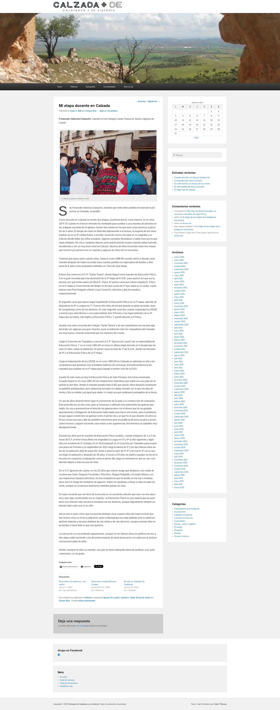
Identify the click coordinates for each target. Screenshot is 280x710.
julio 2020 (178, 395)
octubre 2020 (179, 386)
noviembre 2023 (181, 306)
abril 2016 (178, 484)
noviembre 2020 (181, 383)
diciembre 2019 (180, 407)
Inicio (59, 87)
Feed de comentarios (69, 683)
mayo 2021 (179, 364)
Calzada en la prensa (183, 515)
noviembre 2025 (181, 263)
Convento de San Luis (183, 518)
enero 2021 (179, 377)
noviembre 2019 (181, 410)
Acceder (63, 677)
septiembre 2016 (181, 472)
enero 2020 (179, 404)
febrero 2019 (179, 438)
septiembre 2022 (181, 324)
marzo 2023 (179, 312)
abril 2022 (178, 334)
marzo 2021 (179, 371)
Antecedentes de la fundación (186, 509)
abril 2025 (178, 278)
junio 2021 (178, 361)
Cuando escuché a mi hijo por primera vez (192, 177)
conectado (80, 626)
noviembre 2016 (181, 466)
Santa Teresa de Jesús (140, 597)
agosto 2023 (179, 309)
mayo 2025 (179, 275)
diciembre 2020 (180, 380)
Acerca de (128, 87)
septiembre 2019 (181, 417)
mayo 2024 (179, 297)
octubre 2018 (179, 447)
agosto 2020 (179, 392)
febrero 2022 (179, 340)
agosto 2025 (179, 272)
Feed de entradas (67, 680)
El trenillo (178, 527)
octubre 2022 (179, 321)
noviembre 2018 (181, 444)
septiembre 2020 (181, 389)
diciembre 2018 (180, 441)
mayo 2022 (179, 331)
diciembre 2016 (180, 463)
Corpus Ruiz (91, 111)
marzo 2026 (179, 257)
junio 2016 (178, 478)
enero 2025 (179, 285)
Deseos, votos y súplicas (185, 524)
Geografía (90, 87)
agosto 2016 (179, 475)
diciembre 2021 (180, 343)
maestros (125, 597)
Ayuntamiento (180, 512)
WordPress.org (66, 686)
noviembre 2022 (181, 318)
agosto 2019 (179, 420)
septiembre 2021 (181, 352)
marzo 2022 (179, 337)
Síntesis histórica (181, 536)
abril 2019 (178, 432)
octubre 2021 (179, 349)
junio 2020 (178, 398)
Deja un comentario (108, 111)
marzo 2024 (179, 303)
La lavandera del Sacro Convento (188, 180)
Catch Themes (220, 704)
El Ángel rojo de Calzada (184, 190)
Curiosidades (109, 87)
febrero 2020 (179, 401)
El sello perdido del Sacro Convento (189, 187)
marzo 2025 (179, 281)
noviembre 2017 (181, 460)
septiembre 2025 (181, 269)
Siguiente (154, 101)
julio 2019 (178, 423)
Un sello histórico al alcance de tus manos (192, 184)
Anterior (140, 101)
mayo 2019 (179, 429)
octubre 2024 (179, 291)
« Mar (196, 137)
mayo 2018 (179, 453)
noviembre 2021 (181, 346)
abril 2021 (178, 368)
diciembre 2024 (180, 288)
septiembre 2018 (181, 450)
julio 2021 (178, 358)
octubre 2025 (179, 266)
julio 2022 (178, 328)
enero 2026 (179, 260)
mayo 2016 (179, 481)
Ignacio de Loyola (111, 597)
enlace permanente (86, 601)
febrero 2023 (179, 315)
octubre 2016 (179, 469)
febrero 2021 (179, 374)
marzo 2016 (179, 487)
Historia (73, 87)
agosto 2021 (179, 355)
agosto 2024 (179, 294)
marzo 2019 (179, 435)
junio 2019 (178, 426)
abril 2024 (178, 300)
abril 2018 (178, 457)
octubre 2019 (179, 413)
